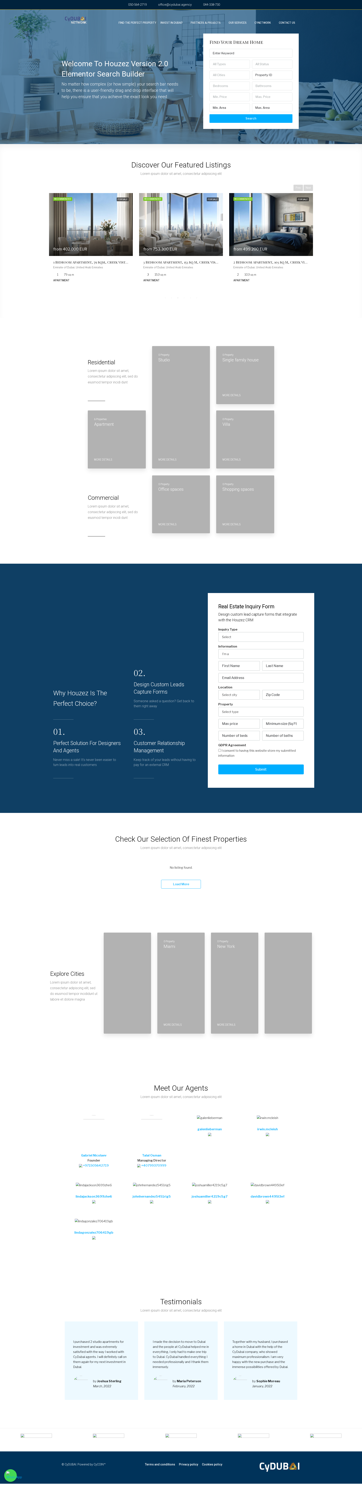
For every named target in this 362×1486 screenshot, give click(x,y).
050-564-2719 (137, 4)
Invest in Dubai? (171, 22)
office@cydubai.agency (174, 4)
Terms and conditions (160, 1464)
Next (308, 187)
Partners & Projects (206, 22)
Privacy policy (188, 1464)
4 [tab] (184, 298)
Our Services (238, 22)
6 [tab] (197, 298)
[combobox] (229, 64)
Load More (181, 884)
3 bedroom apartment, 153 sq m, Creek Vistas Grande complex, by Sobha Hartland (215, 262)
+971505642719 (95, 1165)
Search (251, 118)
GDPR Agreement (232, 745)
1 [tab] (165, 298)
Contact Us (287, 22)
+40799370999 (153, 1165)
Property (225, 704)
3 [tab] (178, 298)
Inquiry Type (227, 629)
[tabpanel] (91, 240)
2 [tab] (171, 298)
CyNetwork (263, 22)
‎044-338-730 (211, 4)
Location (225, 687)
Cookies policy (212, 1464)
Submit (261, 769)
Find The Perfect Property (137, 22)
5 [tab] (190, 298)
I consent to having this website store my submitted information (257, 753)
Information (227, 646)
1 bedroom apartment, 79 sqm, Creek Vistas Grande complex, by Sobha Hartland (124, 262)
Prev (298, 187)
